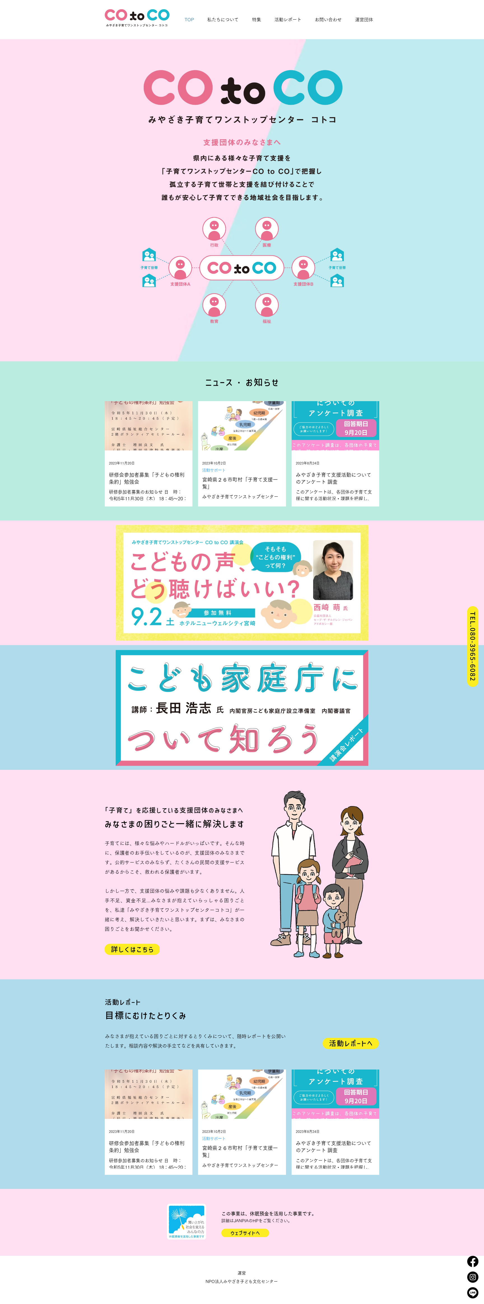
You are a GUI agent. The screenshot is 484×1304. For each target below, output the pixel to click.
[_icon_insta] (472, 1277)
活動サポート (214, 470)
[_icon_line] (472, 1292)
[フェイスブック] (472, 1261)
